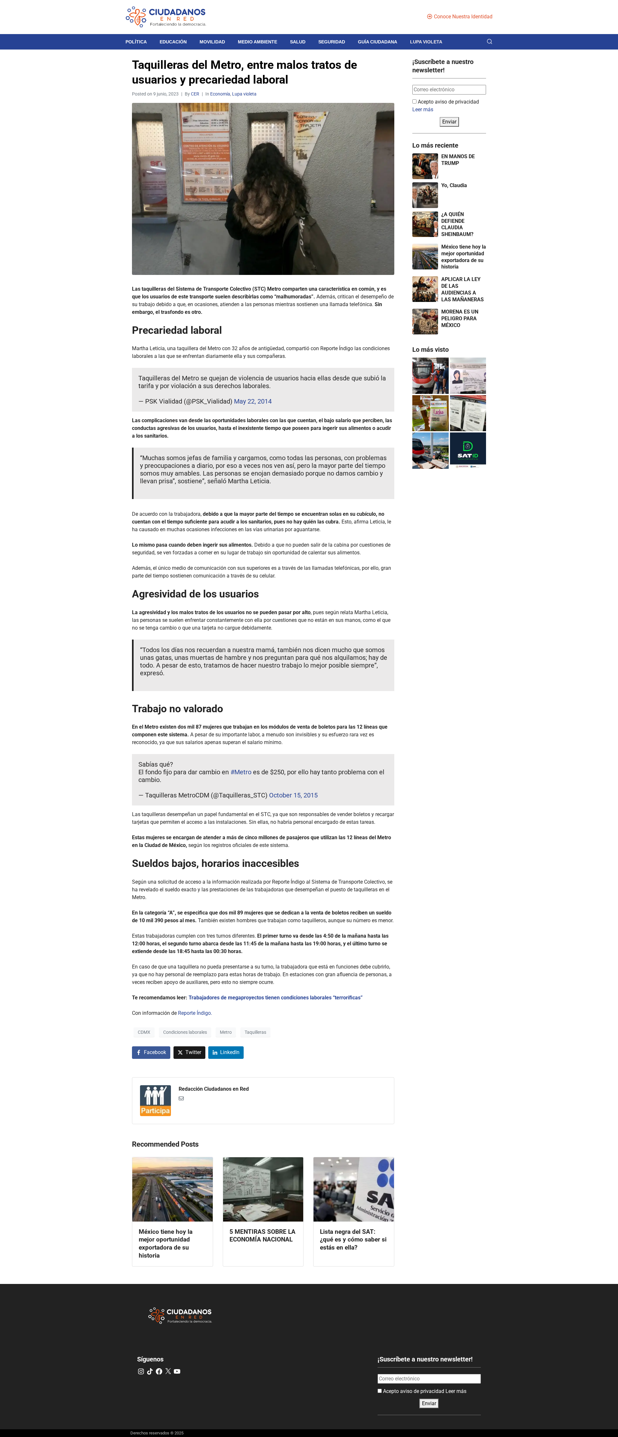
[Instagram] (141, 1371)
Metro (226, 1032)
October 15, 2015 (293, 795)
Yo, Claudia (454, 185)
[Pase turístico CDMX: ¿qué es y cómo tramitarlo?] (468, 413)
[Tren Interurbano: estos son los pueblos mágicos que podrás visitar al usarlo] (430, 450)
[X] (168, 1371)
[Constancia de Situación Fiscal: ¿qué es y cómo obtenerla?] (468, 450)
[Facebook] (159, 1371)
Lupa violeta (426, 41)
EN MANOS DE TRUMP (458, 159)
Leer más (422, 109)
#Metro (240, 772)
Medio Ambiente (257, 41)
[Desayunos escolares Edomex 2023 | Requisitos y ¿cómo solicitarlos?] (430, 413)
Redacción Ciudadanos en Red (214, 1089)
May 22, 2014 (253, 401)
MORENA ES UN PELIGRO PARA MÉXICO (459, 318)
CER (195, 93)
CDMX (144, 1032)
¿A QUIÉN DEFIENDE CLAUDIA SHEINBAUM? (457, 224)
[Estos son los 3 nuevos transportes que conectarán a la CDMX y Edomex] (430, 376)
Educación (173, 41)
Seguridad (331, 41)
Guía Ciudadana (377, 41)
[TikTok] (150, 1371)
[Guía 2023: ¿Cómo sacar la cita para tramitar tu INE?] (468, 376)
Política (136, 41)
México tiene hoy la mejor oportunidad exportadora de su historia (463, 257)
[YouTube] (177, 1371)
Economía (220, 93)
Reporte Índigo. (195, 1013)
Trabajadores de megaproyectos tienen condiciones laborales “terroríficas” (276, 998)
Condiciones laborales (185, 1032)
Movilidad (212, 41)
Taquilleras (255, 1032)
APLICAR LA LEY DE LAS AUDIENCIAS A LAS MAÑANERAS (462, 289)
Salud (297, 41)
